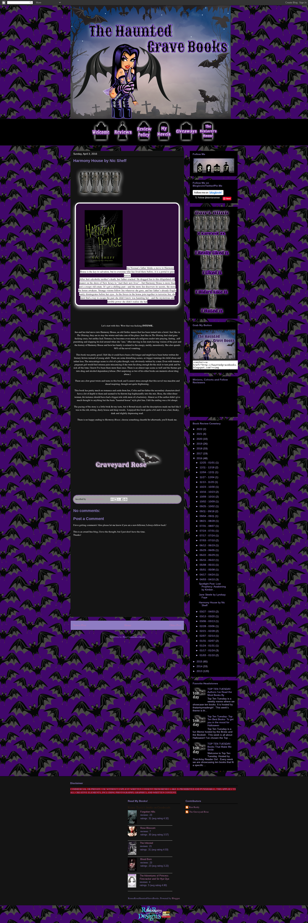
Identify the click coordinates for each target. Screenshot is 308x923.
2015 (200, 661)
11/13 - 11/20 (207, 482)
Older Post (175, 625)
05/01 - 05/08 (207, 569)
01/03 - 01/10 (207, 655)
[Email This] (112, 499)
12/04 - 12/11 (207, 472)
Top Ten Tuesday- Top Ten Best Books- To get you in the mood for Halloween (220, 721)
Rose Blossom (147, 828)
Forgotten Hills (147, 811)
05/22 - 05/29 (207, 555)
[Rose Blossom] (134, 831)
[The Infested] (134, 848)
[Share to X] (119, 499)
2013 (200, 671)
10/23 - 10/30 (207, 486)
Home (127, 625)
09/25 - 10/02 (207, 506)
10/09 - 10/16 (207, 496)
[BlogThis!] (115, 499)
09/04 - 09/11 (207, 516)
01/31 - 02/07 (207, 640)
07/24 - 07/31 (207, 530)
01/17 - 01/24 (207, 650)
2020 (200, 438)
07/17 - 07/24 (207, 535)
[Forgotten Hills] (134, 817)
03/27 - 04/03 (207, 611)
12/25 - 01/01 (207, 462)
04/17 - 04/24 (207, 574)
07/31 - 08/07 (207, 525)
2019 (200, 443)
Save (228, 198)
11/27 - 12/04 (207, 477)
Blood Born (146, 859)
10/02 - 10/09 (207, 501)
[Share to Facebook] (122, 499)
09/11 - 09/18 (207, 511)
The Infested (146, 843)
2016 (200, 458)
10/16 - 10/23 (207, 491)
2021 (200, 433)
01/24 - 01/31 (207, 645)
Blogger (175, 898)
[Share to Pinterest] (125, 499)
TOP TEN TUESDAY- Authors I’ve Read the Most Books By (219, 692)
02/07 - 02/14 (207, 635)
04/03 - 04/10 (207, 579)
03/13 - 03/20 (207, 616)
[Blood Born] (134, 865)
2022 (200, 429)
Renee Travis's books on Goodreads (149, 807)
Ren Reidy (194, 807)
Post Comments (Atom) (134, 636)
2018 (200, 448)
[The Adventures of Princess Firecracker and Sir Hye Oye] (134, 881)
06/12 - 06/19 (207, 545)
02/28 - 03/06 (207, 626)
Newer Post (79, 625)
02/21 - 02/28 (207, 631)
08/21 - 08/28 (207, 520)
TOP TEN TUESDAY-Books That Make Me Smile (219, 746)
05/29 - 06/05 (207, 550)
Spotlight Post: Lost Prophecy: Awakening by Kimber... (212, 586)
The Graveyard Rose (199, 811)
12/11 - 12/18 (207, 467)
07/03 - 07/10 (207, 540)
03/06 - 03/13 (207, 621)
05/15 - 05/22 (207, 560)
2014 (200, 666)
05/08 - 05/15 (207, 564)
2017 (200, 453)
